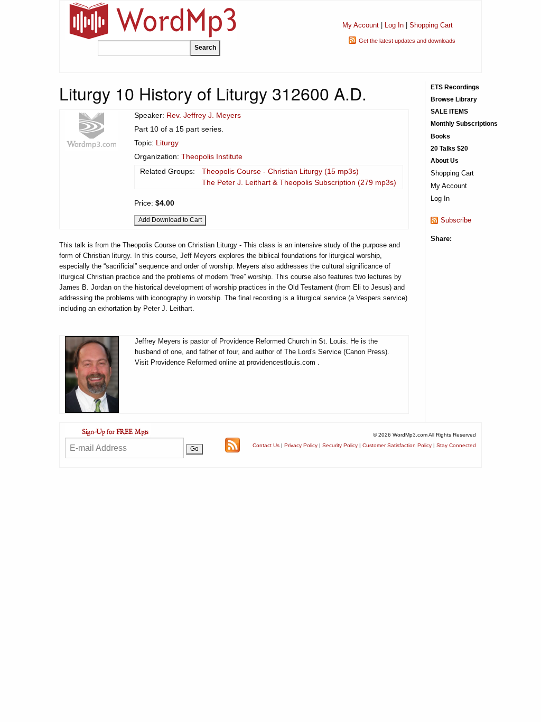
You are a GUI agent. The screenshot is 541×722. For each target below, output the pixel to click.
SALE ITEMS (449, 111)
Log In (394, 25)
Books (440, 136)
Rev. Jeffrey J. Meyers (203, 115)
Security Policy (340, 445)
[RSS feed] (232, 444)
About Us (445, 160)
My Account (360, 25)
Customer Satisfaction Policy (397, 445)
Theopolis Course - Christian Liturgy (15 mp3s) (280, 171)
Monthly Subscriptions (464, 123)
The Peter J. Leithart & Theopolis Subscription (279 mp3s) (299, 182)
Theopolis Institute (211, 156)
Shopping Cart (431, 25)
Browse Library (454, 99)
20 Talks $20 (449, 148)
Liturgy (167, 142)
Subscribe (456, 220)
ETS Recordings (455, 87)
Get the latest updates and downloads (407, 41)
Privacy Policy (301, 445)
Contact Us (266, 445)
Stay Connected (456, 445)
